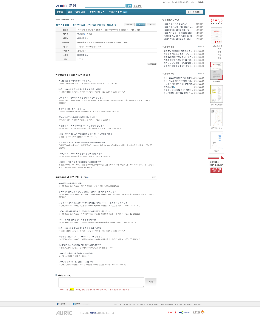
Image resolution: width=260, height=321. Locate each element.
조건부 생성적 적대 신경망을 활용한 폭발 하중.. (183, 63)
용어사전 (175, 2)
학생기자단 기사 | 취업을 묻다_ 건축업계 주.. (182, 93)
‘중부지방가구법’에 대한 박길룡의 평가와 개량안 (78, 117)
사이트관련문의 (167, 304)
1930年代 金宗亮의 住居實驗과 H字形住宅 (76, 253)
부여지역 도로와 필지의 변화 (70, 183)
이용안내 (155, 304)
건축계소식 (168, 87)
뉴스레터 (166, 2)
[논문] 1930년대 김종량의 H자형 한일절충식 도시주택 (80, 89)
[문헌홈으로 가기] (73, 6)
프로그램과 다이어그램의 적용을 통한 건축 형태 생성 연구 (82, 142)
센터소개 (117, 304)
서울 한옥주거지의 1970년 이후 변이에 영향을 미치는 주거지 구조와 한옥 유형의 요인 (93, 203)
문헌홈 (58, 19)
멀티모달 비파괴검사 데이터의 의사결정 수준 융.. (183, 51)
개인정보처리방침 (143, 304)
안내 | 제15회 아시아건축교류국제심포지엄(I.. (182, 81)
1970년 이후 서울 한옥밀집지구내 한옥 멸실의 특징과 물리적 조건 (85, 211)
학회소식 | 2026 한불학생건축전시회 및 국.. (181, 90)
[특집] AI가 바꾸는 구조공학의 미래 (178, 33)
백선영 (80, 34)
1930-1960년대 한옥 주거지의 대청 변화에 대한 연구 (80, 162)
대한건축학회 (82, 38)
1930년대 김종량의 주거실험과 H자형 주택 (76, 262)
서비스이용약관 (128, 304)
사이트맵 (197, 304)
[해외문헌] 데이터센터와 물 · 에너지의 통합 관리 (183, 39)
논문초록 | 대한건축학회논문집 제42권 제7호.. (182, 84)
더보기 (193, 2)
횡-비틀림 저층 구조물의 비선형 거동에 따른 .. (182, 57)
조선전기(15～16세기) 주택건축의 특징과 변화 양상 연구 (81, 126)
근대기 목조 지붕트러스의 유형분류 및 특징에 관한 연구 (81, 98)
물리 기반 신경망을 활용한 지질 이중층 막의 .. (182, 66)
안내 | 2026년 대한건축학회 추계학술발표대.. (182, 78)
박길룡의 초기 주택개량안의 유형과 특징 (75, 81)
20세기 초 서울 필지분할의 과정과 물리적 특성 (77, 220)
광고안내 (178, 304)
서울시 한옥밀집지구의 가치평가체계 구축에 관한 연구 (80, 237)
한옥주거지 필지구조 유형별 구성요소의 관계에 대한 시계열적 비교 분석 (87, 192)
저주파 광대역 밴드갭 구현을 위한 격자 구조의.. (183, 60)
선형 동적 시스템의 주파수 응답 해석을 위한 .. (182, 54)
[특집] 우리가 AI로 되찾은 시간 (176, 24)
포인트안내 (187, 304)
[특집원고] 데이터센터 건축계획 (176, 30)
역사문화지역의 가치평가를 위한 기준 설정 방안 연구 (80, 245)
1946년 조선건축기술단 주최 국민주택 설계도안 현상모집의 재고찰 (85, 134)
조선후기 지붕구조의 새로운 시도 (72, 109)
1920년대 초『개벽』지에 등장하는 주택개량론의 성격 (80, 154)
